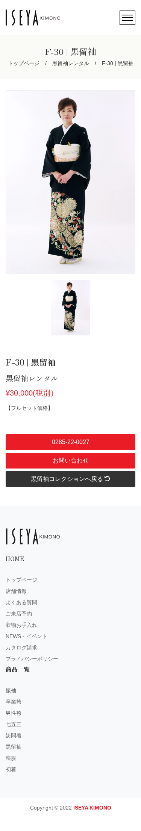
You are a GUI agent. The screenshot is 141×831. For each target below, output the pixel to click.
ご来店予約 (19, 614)
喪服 (11, 758)
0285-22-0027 (70, 442)
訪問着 (13, 735)
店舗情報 (16, 591)
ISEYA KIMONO (92, 808)
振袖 (11, 690)
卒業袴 (13, 702)
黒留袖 (13, 747)
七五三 (13, 724)
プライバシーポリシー (32, 659)
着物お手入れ (21, 625)
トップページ (23, 63)
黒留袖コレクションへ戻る (68, 479)
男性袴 (13, 713)
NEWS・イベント (26, 636)
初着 (11, 769)
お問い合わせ (71, 460)
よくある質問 (21, 602)
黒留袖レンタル (70, 63)
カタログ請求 (21, 647)
